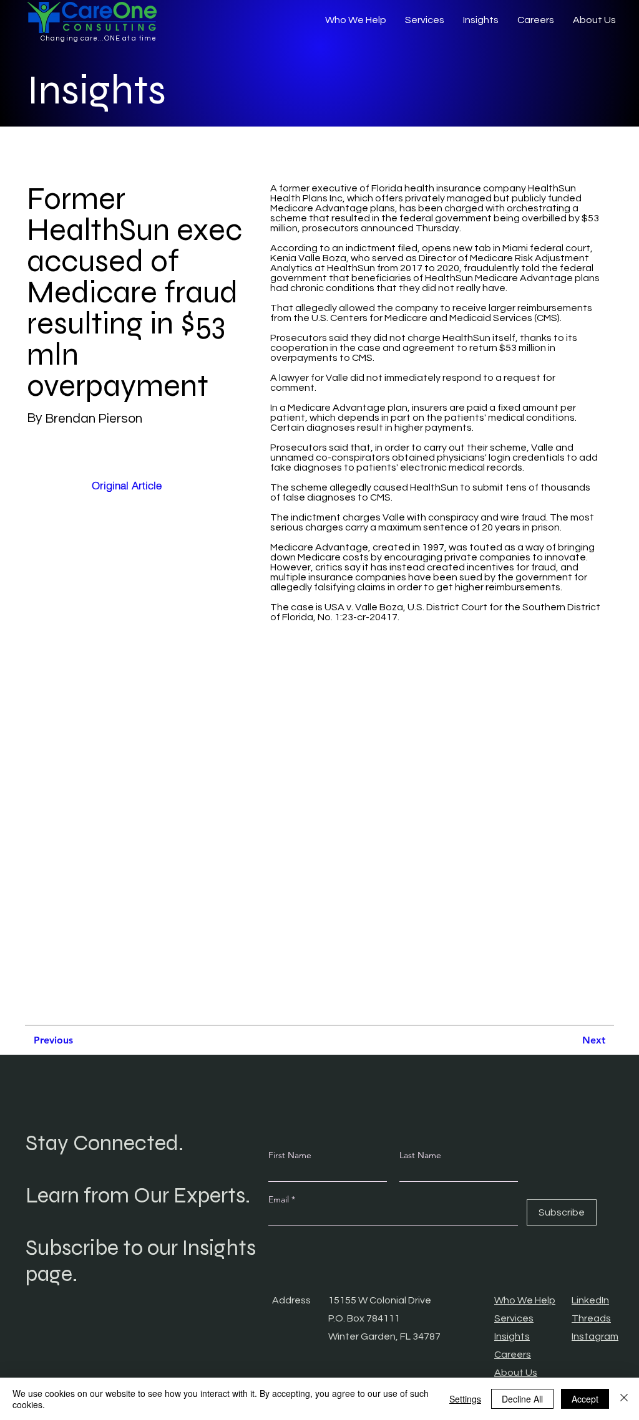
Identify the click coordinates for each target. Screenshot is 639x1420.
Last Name (420, 1155)
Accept (585, 1399)
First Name (289, 1155)
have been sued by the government (490, 577)
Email (279, 1199)
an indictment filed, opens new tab (411, 248)
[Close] (624, 1399)
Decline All (522, 1399)
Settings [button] (465, 1399)
